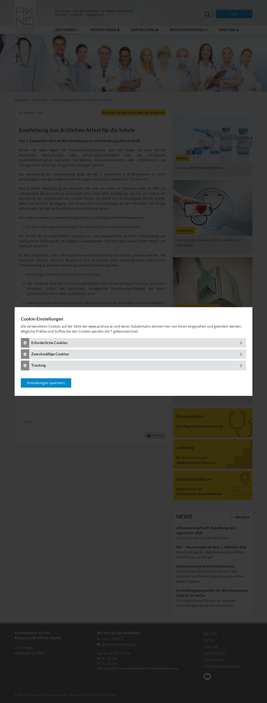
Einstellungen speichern (46, 383)
